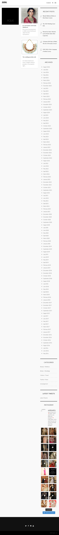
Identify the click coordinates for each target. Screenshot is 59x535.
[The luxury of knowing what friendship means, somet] (52, 495)
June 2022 (46, 166)
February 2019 (47, 265)
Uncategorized (44, 384)
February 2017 (47, 329)
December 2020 (47, 214)
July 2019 (45, 254)
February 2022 (47, 176)
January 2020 (46, 243)
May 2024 (45, 120)
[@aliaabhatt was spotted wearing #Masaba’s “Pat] (44, 471)
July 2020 (45, 227)
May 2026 (45, 75)
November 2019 (47, 246)
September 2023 (47, 128)
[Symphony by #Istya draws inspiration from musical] (52, 487)
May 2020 (45, 233)
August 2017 (46, 313)
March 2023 (46, 142)
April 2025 (46, 93)
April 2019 (46, 262)
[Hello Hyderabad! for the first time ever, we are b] (44, 431)
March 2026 (46, 80)
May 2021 (45, 201)
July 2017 (45, 316)
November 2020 (47, 217)
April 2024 (46, 123)
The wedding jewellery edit (29, 57)
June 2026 (46, 72)
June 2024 (46, 118)
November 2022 (47, 152)
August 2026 (46, 67)
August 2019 (46, 251)
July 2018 (45, 284)
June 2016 (46, 350)
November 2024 (47, 104)
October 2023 (47, 126)
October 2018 (47, 275)
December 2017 (47, 302)
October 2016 (47, 340)
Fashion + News (44, 379)
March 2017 (46, 326)
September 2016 (47, 342)
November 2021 (47, 184)
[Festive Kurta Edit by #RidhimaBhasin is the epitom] (52, 503)
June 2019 (46, 257)
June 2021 (46, 198)
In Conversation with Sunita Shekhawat (29, 26)
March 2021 (46, 206)
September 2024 (47, 109)
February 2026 (47, 83)
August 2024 (46, 112)
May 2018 (45, 289)
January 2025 (46, 101)
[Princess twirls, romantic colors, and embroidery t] (52, 439)
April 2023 (46, 139)
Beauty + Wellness (45, 366)
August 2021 (46, 192)
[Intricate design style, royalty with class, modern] (44, 439)
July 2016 (45, 348)
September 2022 (47, 158)
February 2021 (47, 209)
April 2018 (46, 292)
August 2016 (46, 345)
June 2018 (46, 286)
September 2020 (47, 222)
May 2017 (45, 321)
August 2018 (46, 281)
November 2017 (47, 305)
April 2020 (46, 235)
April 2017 (46, 324)
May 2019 (45, 259)
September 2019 (47, 249)
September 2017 (47, 310)
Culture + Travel (44, 375)
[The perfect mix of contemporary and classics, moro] (44, 503)
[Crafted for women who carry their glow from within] (44, 495)
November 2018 (47, 273)
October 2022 (47, 155)
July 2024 (45, 115)
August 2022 (46, 160)
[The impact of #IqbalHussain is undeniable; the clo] (44, 479)
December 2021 (47, 182)
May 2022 (45, 168)
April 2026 (46, 77)
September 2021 (47, 190)
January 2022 (46, 179)
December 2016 (47, 334)
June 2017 (46, 318)
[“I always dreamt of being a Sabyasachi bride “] (52, 463)
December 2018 (47, 270)
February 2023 (47, 144)
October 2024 (47, 107)
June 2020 (46, 230)
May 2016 (45, 353)
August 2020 (46, 225)
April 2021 (46, 203)
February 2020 (47, 241)
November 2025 (47, 85)
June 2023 (46, 134)
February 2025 (47, 99)
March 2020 (46, 238)
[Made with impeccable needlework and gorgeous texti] (52, 479)
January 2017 (46, 332)
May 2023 (45, 136)
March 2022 (46, 174)
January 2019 (46, 267)
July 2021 (45, 195)
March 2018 (46, 294)
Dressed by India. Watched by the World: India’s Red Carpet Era (49, 33)
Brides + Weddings (45, 371)
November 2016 (47, 337)
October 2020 (47, 219)
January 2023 (46, 147)
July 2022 (45, 163)
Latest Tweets (49, 393)
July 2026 (45, 69)
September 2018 (47, 278)
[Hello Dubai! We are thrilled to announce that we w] (52, 431)
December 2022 (47, 150)
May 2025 (45, 91)
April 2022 (46, 171)
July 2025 (45, 88)
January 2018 (46, 300)
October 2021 (47, 187)
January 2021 (46, 211)
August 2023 (46, 131)
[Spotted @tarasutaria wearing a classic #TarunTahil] (44, 487)
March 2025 (46, 96)
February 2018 (47, 297)
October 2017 (47, 308)
